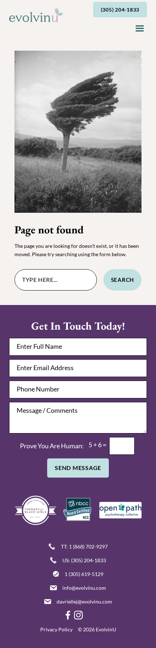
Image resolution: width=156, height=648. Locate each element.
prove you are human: (52, 446)
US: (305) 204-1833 (84, 560)
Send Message (78, 467)
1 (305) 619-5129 (84, 574)
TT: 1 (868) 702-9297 (84, 546)
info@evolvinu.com (84, 588)
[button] (139, 29)
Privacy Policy (56, 629)
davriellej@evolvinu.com (84, 601)
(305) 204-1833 (120, 10)
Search (122, 280)
